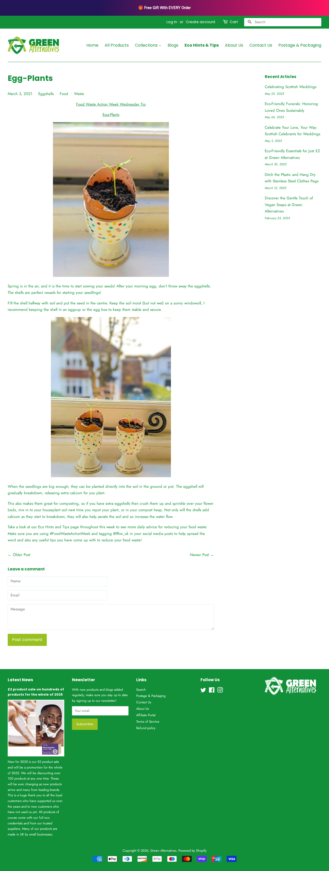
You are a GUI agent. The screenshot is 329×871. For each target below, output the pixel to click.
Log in (172, 21)
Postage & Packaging (299, 45)
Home (92, 45)
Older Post (21, 555)
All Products (117, 45)
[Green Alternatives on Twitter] (203, 691)
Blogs (173, 45)
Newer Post (199, 555)
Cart (234, 21)
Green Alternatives (163, 850)
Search (141, 689)
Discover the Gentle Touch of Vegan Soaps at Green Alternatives (289, 204)
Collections (147, 45)
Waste (79, 94)
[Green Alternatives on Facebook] (212, 691)
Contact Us (260, 45)
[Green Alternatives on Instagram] (220, 691)
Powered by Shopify (192, 850)
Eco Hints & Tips (202, 45)
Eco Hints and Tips (53, 527)
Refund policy (146, 727)
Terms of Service (147, 721)
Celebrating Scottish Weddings (290, 87)
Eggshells (46, 94)
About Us (234, 45)
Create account (200, 21)
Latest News (20, 679)
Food (64, 94)
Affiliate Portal (146, 715)
